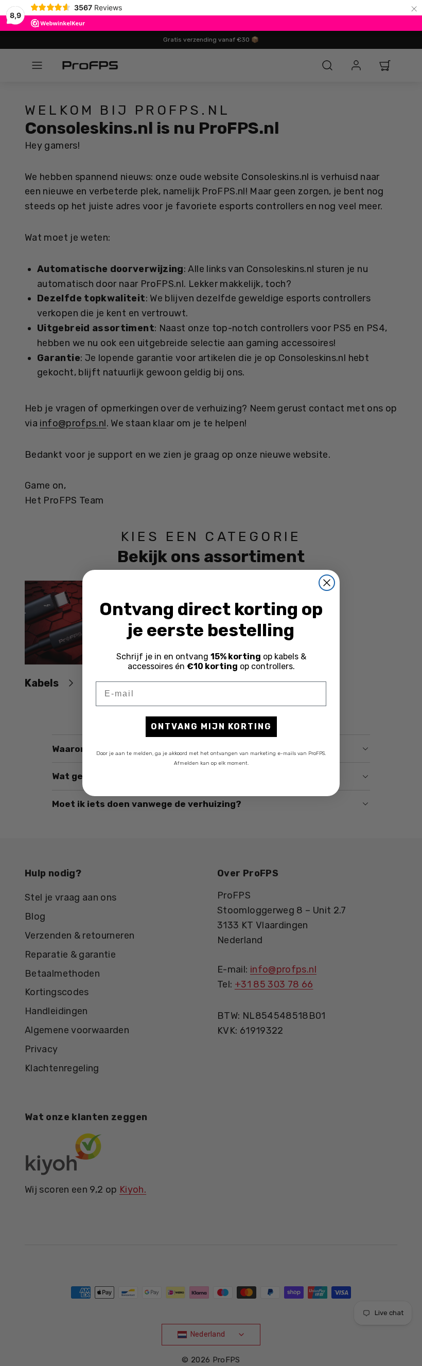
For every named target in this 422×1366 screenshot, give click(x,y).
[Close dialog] (327, 582)
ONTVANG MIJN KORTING (211, 726)
